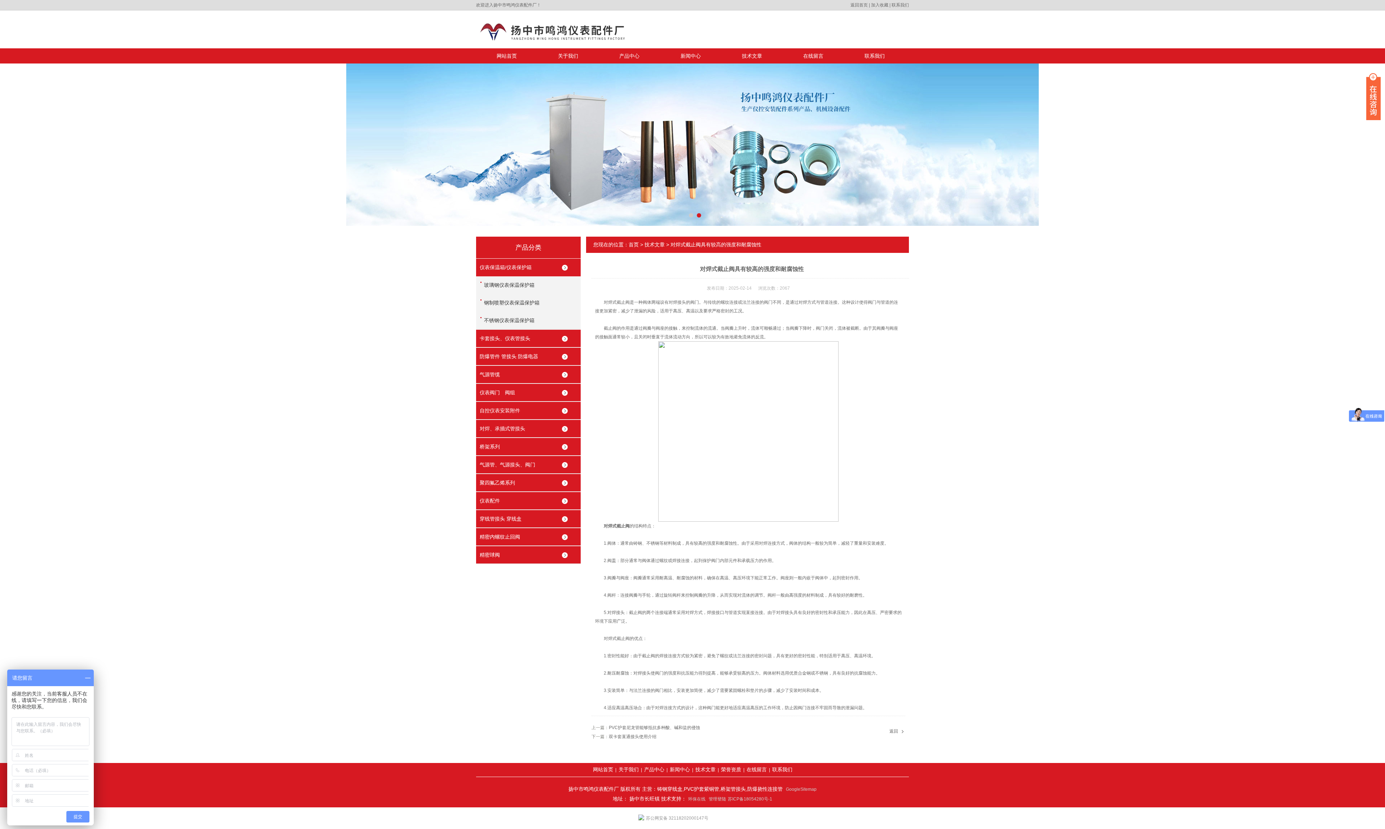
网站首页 (507, 56)
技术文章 (752, 56)
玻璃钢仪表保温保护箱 (509, 285)
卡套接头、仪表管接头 (505, 338)
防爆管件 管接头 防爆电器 (509, 356)
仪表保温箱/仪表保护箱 (506, 267)
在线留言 (813, 56)
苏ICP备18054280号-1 (750, 799)
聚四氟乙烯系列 (497, 483)
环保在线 (696, 799)
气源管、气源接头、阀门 (507, 465)
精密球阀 (490, 555)
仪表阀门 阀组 (497, 392)
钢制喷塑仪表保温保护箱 (512, 303)
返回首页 (859, 5)
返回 (893, 731)
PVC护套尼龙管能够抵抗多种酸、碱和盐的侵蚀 (654, 727)
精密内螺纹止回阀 (500, 537)
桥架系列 (490, 446)
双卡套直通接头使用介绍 (632, 736)
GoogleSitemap (801, 789)
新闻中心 (691, 56)
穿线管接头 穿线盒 (501, 519)
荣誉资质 (731, 769)
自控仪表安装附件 (500, 410)
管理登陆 (717, 799)
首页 (634, 244)
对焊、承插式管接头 (502, 428)
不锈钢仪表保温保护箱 (509, 320)
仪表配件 (490, 501)
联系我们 (900, 5)
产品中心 (629, 56)
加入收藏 (879, 5)
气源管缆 (490, 374)
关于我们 (568, 56)
